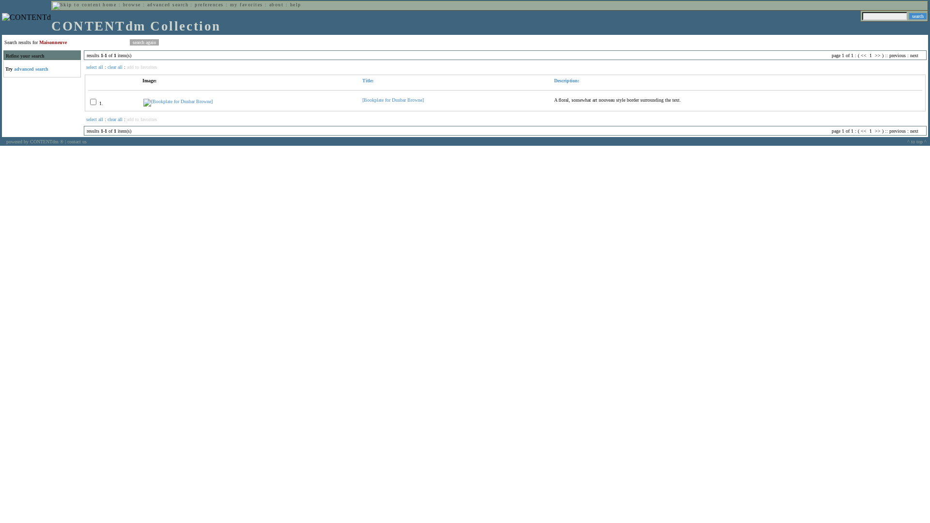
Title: (367, 80)
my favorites (246, 4)
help (295, 4)
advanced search (167, 4)
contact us (77, 141)
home (109, 4)
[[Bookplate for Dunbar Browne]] (178, 101)
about (276, 4)
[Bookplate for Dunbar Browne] (393, 100)
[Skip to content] (76, 4)
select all (94, 67)
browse (132, 4)
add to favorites (142, 67)
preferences (209, 4)
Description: (566, 80)
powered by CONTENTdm (34, 141)
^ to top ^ (917, 141)
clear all (115, 67)
